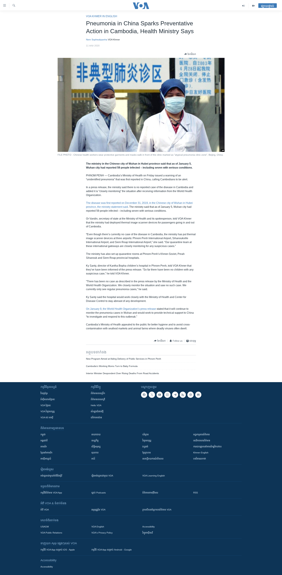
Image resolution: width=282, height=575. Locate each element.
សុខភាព (95, 452)
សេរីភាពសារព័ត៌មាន (201, 440)
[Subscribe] (198, 395)
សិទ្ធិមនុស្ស (96, 446)
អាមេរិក (43, 446)
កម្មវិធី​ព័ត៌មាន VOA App (51, 492)
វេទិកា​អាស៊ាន (96, 417)
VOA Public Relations (51, 532)
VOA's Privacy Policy (102, 532)
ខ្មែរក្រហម (146, 452)
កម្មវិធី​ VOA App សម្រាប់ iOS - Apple (57, 549)
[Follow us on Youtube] (160, 395)
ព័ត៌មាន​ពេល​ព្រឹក (98, 393)
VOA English (97, 526)
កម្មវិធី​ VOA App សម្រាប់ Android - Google (111, 549)
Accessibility (148, 526)
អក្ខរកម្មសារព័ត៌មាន (201, 434)
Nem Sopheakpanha (96, 39)
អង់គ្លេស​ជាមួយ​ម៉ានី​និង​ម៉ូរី (51, 475)
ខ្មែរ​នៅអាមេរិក (46, 452)
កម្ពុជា (43, 434)
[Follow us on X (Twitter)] (152, 395)
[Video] (253, 5)
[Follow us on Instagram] (167, 395)
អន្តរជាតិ (44, 440)
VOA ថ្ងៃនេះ (45, 405)
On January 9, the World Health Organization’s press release (121, 308)
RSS (195, 492)
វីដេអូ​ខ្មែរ (44, 393)
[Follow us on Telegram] (175, 395)
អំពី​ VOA (44, 509)
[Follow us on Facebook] (144, 395)
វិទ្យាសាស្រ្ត (146, 440)
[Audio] (244, 5)
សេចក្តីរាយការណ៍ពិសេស (153, 458)
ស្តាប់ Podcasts (98, 492)
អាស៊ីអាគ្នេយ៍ (45, 458)
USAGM (44, 526)
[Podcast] (190, 395)
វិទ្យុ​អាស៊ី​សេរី (147, 532)
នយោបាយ (96, 434)
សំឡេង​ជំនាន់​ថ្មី (97, 411)
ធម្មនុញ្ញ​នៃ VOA (98, 509)
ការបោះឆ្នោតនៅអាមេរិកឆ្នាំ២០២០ (207, 446)
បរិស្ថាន (145, 434)
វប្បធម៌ (145, 446)
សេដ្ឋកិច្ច (95, 440)
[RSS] (183, 395)
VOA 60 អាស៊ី (46, 417)
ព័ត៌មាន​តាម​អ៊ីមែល (150, 492)
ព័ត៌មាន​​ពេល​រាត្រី (98, 399)
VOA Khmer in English (101, 16)
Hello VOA (96, 405)
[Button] (190, 54)
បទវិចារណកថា (199, 458)
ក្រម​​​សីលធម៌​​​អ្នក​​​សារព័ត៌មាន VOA (156, 509)
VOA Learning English (153, 475)
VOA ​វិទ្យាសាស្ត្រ (47, 411)
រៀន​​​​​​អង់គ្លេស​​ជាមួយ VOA (102, 475)
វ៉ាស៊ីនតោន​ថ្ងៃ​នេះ (47, 399)
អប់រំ (93, 458)
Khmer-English (200, 452)
